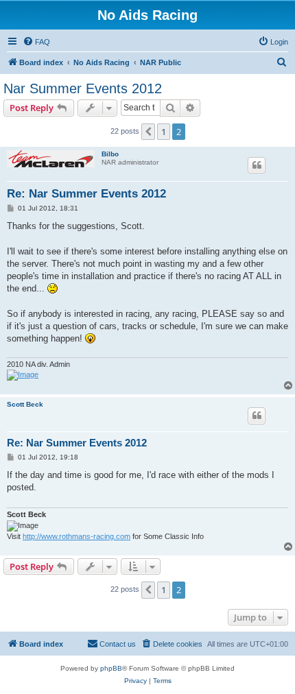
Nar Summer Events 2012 (82, 88)
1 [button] (163, 131)
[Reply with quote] (257, 165)
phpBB (111, 668)
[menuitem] (36, 42)
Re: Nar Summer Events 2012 (86, 193)
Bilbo (110, 154)
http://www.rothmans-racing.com (76, 536)
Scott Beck (25, 404)
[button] (148, 131)
